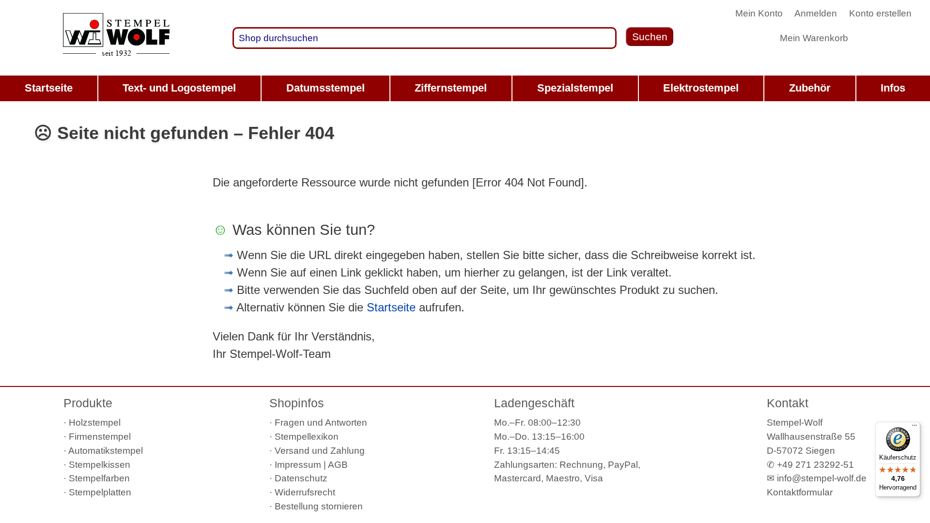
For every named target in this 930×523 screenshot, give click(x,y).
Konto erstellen (880, 13)
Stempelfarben (99, 478)
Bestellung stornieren (319, 506)
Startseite (391, 307)
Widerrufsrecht (305, 492)
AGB (338, 465)
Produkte (87, 403)
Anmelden (815, 13)
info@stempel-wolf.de (822, 478)
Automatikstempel (105, 451)
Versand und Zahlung (320, 451)
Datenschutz (301, 478)
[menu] (465, 88)
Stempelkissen (99, 465)
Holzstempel (95, 422)
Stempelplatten (100, 492)
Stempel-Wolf (794, 422)
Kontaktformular (800, 492)
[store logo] (116, 38)
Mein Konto (759, 13)
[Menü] (914, 427)
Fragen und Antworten (321, 422)
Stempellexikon (307, 436)
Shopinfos (296, 403)
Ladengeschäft (534, 403)
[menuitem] (48, 88)
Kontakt (787, 403)
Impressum (298, 465)
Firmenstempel (100, 436)
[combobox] (424, 37)
